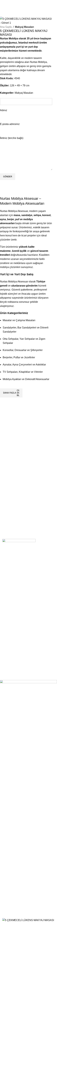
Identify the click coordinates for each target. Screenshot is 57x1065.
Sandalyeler (12, 583)
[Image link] (19, 546)
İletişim (9, 651)
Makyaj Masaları (24, 27)
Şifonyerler (11, 620)
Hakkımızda (11, 645)
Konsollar (10, 595)
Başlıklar (10, 626)
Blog (7, 662)
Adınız (3, 110)
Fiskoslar (10, 631)
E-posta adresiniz (10, 124)
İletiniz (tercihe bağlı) (11, 138)
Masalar (9, 589)
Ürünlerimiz (11, 657)
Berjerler (10, 600)
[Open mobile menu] (30, 3)
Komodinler (11, 614)
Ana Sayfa (6, 27)
